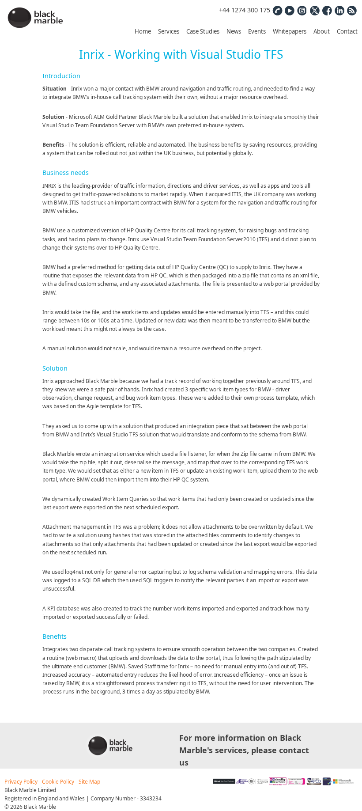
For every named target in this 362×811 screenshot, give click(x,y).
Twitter (314, 10)
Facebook (326, 10)
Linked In (339, 10)
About (321, 31)
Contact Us (277, 10)
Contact (347, 31)
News (233, 31)
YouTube (289, 10)
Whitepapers (289, 31)
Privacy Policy (21, 781)
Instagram (302, 10)
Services (168, 31)
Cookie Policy (58, 781)
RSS (351, 10)
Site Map (89, 781)
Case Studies (202, 31)
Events (257, 31)
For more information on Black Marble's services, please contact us (244, 750)
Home (143, 31)
